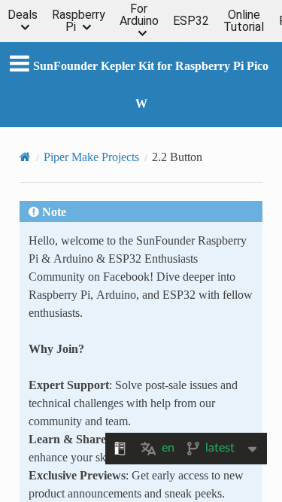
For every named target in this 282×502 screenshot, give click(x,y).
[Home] (25, 157)
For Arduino (139, 15)
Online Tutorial (243, 21)
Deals (23, 15)
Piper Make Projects (91, 157)
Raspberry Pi (78, 21)
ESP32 (191, 21)
